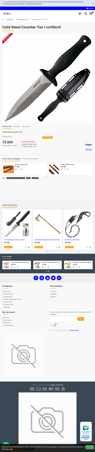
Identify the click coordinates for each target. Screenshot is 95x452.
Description (6, 126)
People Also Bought (9, 205)
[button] (46, 177)
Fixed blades (9, 19)
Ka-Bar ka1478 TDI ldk (72, 240)
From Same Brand (30, 159)
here (11, 449)
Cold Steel (35, 178)
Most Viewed (7, 256)
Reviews (17, 126)
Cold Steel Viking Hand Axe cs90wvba (47, 240)
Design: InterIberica (56, 385)
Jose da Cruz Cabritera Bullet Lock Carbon (82, 262)
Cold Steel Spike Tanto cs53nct (14, 240)
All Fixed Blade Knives (22, 19)
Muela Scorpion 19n (21, 164)
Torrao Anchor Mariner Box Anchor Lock (20, 262)
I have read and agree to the (65, 330)
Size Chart (26, 126)
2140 (28, 178)
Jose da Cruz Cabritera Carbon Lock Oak (51, 262)
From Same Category (11, 159)
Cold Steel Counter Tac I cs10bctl (15, 178)
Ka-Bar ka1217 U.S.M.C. (68, 164)
